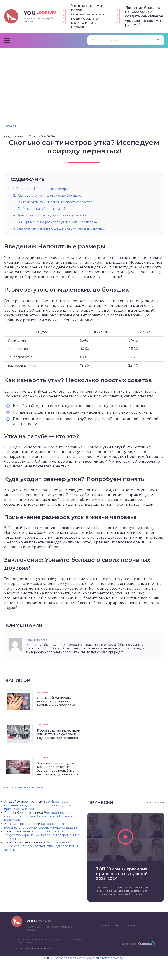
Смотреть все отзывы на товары (24, 787)
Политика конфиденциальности (33, 948)
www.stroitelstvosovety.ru (106, 958)
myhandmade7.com (70, 958)
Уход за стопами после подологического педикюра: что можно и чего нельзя (87, 16)
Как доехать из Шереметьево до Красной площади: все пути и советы (41, 846)
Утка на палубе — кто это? (41, 209)
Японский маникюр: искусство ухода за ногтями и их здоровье (56, 701)
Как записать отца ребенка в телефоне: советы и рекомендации (40, 825)
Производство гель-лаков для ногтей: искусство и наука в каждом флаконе (58, 734)
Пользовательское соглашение (117, 925)
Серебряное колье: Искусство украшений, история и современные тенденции (41, 835)
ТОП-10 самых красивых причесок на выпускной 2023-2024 (122, 874)
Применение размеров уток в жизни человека (57, 222)
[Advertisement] (84, 80)
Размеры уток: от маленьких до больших (46, 195)
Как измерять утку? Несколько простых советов (52, 202)
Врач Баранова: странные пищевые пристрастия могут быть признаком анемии (38, 805)
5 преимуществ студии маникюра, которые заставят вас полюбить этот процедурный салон (58, 768)
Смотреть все (155, 802)
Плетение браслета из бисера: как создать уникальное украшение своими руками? (144, 16)
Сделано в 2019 (129, 944)
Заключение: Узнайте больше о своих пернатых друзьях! (59, 228)
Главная (10, 126)
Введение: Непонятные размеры (40, 189)
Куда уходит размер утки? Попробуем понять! (51, 215)
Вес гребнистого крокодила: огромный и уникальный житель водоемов (38, 816)
